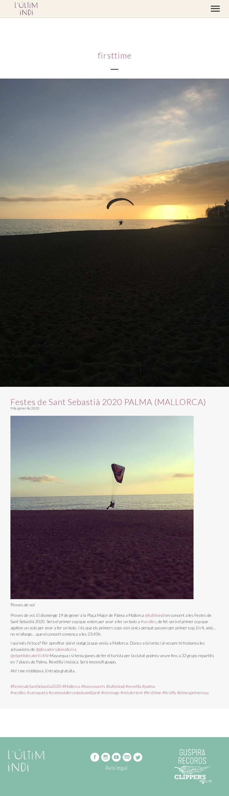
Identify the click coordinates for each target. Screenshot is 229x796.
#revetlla (133, 686)
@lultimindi (155, 615)
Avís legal (116, 767)
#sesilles (148, 621)
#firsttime (152, 692)
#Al (45, 655)
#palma (148, 686)
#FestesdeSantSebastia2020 (35, 686)
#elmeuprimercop (192, 692)
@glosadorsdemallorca (56, 649)
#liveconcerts (93, 686)
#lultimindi (115, 686)
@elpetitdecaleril (25, 655)
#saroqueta (37, 692)
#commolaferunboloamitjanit (74, 692)
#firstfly (169, 692)
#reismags (110, 692)
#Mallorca (71, 686)
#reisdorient (131, 692)
